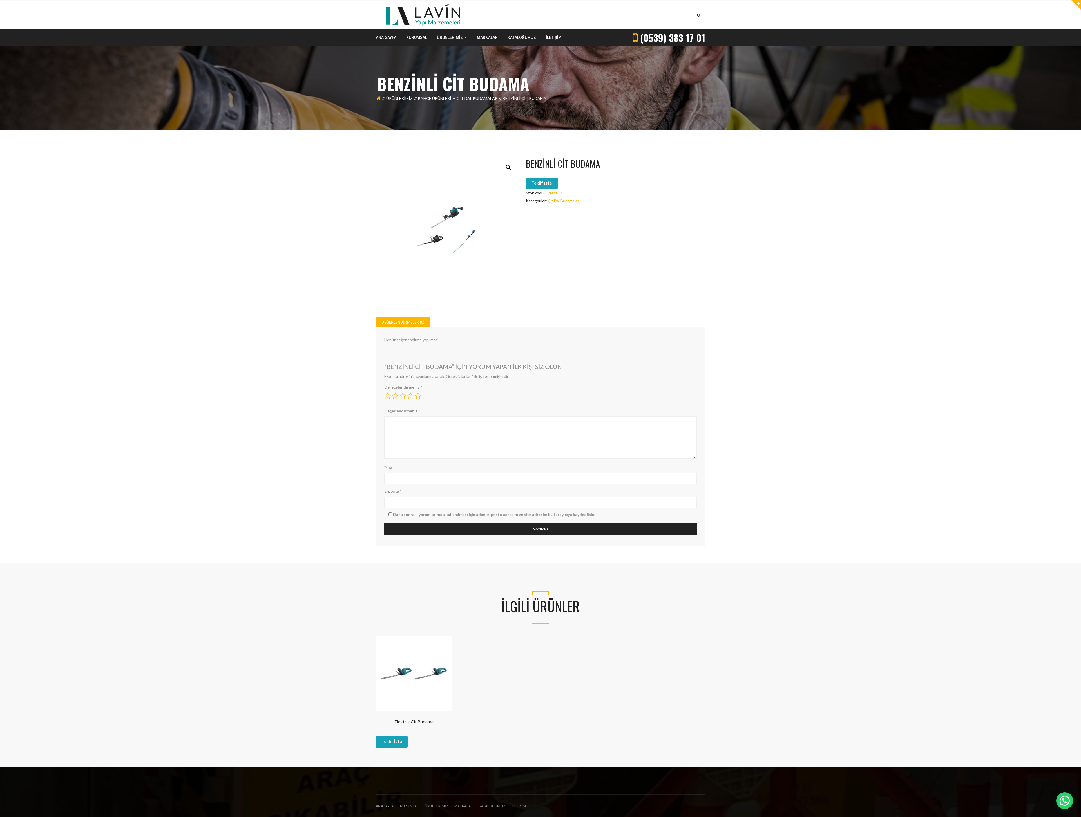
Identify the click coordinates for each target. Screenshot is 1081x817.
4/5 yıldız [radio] (410, 395)
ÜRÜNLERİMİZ (436, 806)
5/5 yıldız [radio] (418, 395)
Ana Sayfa (385, 806)
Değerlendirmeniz (402, 410)
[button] (508, 167)
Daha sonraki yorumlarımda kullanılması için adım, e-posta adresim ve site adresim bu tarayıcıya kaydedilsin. (494, 514)
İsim (389, 467)
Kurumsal (409, 806)
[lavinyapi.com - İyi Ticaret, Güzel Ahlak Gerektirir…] (423, 14)
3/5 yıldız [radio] (402, 395)
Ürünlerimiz (399, 98)
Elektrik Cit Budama (414, 721)
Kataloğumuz (492, 806)
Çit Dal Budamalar (477, 98)
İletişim (518, 806)
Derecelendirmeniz (403, 387)
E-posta (392, 491)
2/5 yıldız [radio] (395, 395)
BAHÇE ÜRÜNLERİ (434, 98)
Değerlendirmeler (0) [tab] (402, 322)
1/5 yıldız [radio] (387, 395)
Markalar (463, 806)
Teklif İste (541, 182)
